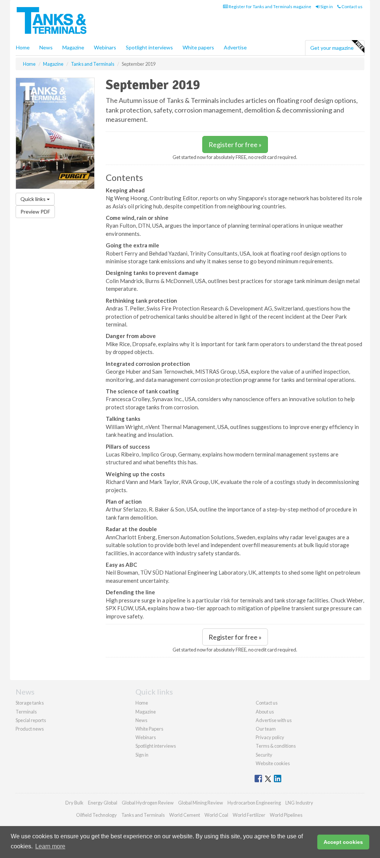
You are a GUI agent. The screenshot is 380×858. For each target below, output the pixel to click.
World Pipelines (286, 815)
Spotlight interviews (149, 47)
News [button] (46, 47)
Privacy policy (270, 737)
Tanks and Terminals (143, 815)
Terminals (26, 712)
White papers (198, 47)
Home (23, 47)
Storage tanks (30, 703)
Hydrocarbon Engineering (254, 803)
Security (264, 755)
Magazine (73, 47)
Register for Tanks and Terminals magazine (269, 6)
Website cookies (273, 763)
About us (265, 712)
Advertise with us (274, 720)
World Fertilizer (249, 815)
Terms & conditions (276, 746)
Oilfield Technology (96, 815)
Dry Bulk (74, 803)
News (141, 720)
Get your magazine (332, 48)
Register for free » (235, 144)
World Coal (216, 815)
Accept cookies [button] (343, 842)
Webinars (105, 47)
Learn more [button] (50, 846)
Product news (30, 729)
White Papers (149, 729)
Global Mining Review (200, 803)
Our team (266, 729)
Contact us (352, 6)
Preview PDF (35, 211)
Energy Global (102, 803)
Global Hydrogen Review (148, 803)
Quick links (33, 199)
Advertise (235, 47)
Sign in (326, 6)
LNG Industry (299, 803)
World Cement (184, 815)
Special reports (31, 720)
